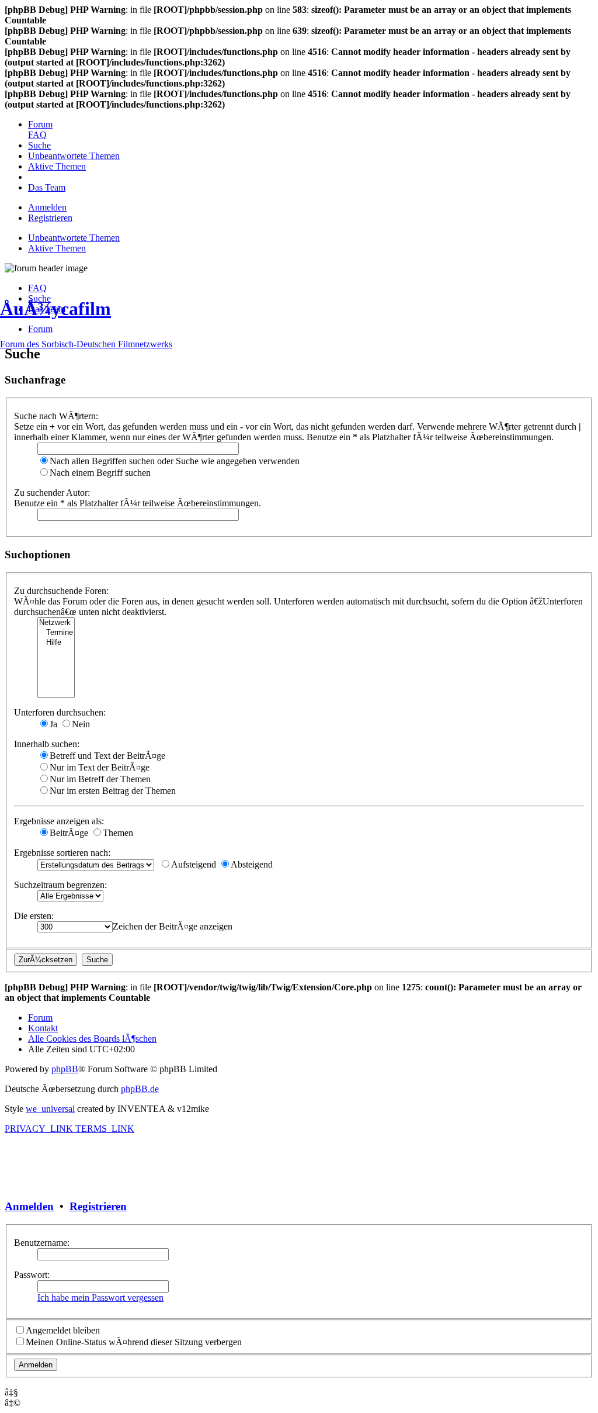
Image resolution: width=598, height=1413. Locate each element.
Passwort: (32, 1275)
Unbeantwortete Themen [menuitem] (74, 238)
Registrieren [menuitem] (50, 218)
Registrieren (98, 1206)
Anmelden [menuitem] (47, 207)
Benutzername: (41, 1243)
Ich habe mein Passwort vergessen (100, 1298)
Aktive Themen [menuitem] (57, 248)
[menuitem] (40, 124)
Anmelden (29, 1206)
